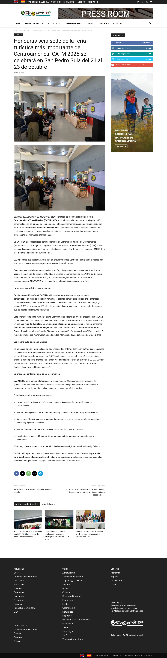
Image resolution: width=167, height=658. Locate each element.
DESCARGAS (69, 2)
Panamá (18, 604)
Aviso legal (116, 635)
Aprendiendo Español (72, 576)
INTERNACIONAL (73, 23)
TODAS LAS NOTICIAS (34, 23)
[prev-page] (15, 544)
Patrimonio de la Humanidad (76, 619)
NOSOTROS (56, 2)
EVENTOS (81, 2)
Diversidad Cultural (71, 596)
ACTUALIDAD (54, 23)
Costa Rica (19, 580)
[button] (150, 23)
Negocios (67, 615)
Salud (65, 627)
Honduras (19, 596)
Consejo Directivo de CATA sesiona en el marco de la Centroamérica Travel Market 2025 (89, 534)
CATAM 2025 (25, 31)
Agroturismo (68, 572)
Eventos (18, 588)
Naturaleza (67, 611)
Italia (113, 584)
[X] (147, 2)
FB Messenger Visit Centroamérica (127, 611)
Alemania (115, 572)
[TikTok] (143, 2)
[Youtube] (151, 2)
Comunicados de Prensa (25, 576)
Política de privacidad (133, 635)
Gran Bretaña (117, 580)
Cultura (66, 592)
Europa (17, 633)
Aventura (66, 584)
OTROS (116, 23)
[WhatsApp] (28, 473)
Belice (17, 572)
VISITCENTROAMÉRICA (38, 2)
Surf (64, 635)
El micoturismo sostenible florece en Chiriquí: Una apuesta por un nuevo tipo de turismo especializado (85, 492)
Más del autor (49, 504)
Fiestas (65, 604)
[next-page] (19, 544)
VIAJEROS (103, 23)
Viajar (65, 568)
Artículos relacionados (26, 504)
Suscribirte (146, 65)
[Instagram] (138, 2)
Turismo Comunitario (73, 639)
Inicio (16, 31)
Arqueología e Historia (73, 580)
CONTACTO (93, 2)
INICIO (18, 23)
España (114, 576)
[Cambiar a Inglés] (16, 2)
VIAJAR (90, 23)
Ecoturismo (67, 600)
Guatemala (19, 592)
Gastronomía (68, 607)
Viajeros (115, 568)
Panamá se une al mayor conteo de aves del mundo (33, 490)
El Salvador (19, 584)
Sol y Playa (67, 631)
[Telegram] (40, 473)
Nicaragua (19, 600)
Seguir (148, 48)
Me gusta (147, 43)
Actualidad (19, 568)
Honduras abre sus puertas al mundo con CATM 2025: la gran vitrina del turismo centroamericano (28, 534)
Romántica (67, 623)
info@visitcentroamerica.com (124, 608)
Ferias (17, 641)
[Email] (34, 473)
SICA (16, 611)
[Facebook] (134, 2)
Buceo (65, 588)
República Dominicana (24, 607)
